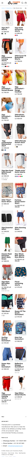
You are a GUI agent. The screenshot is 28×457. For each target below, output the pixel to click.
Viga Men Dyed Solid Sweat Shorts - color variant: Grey (2, 178)
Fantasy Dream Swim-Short (20, 201)
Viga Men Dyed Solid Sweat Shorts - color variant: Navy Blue (7, 178)
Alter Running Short (20, 228)
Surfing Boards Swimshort (6, 339)
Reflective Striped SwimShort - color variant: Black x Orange (17, 372)
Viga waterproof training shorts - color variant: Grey (7, 403)
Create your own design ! (8, 454)
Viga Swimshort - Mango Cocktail (20, 89)
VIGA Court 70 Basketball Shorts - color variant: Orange (17, 63)
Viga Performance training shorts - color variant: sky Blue (2, 66)
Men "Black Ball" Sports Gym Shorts (19, 255)
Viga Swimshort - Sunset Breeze (7, 88)
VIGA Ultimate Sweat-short (20, 141)
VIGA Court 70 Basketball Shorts (20, 57)
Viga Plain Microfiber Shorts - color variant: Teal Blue (8, 290)
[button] (22, 3)
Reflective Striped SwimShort (19, 365)
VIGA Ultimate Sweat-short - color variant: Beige (15, 146)
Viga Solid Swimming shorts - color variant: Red (15, 35)
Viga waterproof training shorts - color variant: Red (5, 403)
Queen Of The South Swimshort (20, 312)
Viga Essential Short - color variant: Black (2, 233)
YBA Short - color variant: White (3, 315)
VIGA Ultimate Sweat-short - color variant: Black (17, 146)
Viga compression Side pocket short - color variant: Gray (3, 150)
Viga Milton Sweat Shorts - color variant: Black (15, 399)
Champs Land (9, 450)
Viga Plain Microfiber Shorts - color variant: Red (7, 290)
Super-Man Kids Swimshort (6, 365)
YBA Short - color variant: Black (2, 315)
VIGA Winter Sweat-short (20, 115)
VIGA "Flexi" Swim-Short (6, 200)
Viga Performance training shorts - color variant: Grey (8, 66)
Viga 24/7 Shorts (5, 28)
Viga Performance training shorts (7, 58)
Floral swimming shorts (19, 283)
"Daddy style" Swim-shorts (20, 171)
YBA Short (6, 311)
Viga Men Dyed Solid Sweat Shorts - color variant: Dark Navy (3, 178)
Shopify (20, 450)
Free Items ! (4, 453)
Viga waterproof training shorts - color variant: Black (2, 403)
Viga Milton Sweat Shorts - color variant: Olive (20, 399)
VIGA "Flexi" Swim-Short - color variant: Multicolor (2, 205)
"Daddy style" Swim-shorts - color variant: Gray (15, 176)
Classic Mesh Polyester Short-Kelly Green (7, 256)
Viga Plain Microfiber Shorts (6, 283)
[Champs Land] (14, 3)
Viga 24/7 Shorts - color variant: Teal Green (5, 33)
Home (3, 8)
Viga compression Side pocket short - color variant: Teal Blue (5, 150)
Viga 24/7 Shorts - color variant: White (3, 33)
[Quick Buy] (10, 23)
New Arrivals (11, 453)
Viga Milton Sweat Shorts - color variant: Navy (18, 399)
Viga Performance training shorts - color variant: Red (7, 66)
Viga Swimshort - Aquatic (6, 116)
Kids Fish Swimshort (19, 338)
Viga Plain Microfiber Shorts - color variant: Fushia (5, 290)
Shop (16, 453)
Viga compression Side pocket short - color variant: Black (2, 150)
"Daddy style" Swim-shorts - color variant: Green (21, 176)
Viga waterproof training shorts (6, 395)
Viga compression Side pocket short (7, 143)
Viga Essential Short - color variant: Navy (3, 233)
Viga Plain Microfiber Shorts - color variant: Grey (3, 290)
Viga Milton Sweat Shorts (20, 393)
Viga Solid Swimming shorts (19, 29)
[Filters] (26, 8)
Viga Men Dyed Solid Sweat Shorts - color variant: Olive (5, 178)
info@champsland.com (15, 446)
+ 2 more (4, 179)
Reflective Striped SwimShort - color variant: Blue (18, 372)
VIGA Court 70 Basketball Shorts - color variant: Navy (15, 63)
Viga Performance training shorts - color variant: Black (5, 66)
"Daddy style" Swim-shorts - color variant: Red (20, 176)
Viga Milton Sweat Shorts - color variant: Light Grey (17, 399)
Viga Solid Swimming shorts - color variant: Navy (17, 35)
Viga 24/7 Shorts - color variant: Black (2, 33)
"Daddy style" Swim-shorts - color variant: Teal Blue (17, 176)
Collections (9, 8)
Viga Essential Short (7, 228)
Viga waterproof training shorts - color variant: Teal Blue (3, 403)
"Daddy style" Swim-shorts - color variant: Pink (18, 176)
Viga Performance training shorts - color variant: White (3, 66)
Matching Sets (22, 453)
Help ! (3, 416)
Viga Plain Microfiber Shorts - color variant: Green (2, 290)
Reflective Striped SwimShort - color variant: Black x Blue (15, 372)
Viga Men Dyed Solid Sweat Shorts (7, 172)
